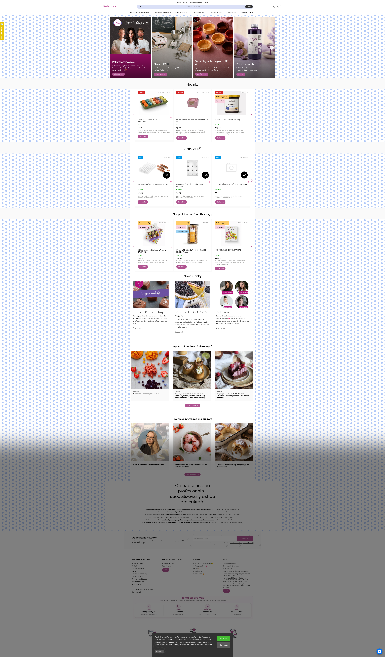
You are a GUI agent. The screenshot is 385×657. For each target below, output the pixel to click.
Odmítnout (223, 645)
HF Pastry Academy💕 (199, 566)
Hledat (249, 6)
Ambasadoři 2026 (168, 563)
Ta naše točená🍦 (198, 574)
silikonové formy (208, 520)
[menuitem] (140, 12)
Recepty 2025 (166, 566)
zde (210, 645)
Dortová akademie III (229, 563)
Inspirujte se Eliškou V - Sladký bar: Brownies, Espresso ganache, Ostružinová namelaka (236, 585)
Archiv (166, 570)
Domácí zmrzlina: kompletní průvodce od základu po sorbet (236, 574)
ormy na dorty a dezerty (193, 520)
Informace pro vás (196, 2)
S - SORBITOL (227, 568)
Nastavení (159, 651)
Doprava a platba (137, 576)
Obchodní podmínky (138, 587)
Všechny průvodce (192, 474)
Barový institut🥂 (198, 571)
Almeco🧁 (195, 568)
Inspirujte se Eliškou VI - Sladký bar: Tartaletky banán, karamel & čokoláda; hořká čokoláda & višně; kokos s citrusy (235, 579)
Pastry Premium (182, 2)
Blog (206, 2)
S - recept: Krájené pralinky (232, 566)
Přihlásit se (245, 538)
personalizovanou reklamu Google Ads (197, 642)
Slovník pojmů (136, 592)
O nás (134, 571)
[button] (379, 651)
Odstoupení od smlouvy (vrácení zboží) (144, 589)
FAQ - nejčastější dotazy (140, 579)
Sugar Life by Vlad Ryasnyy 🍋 (202, 563)
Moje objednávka (137, 563)
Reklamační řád (137, 584)
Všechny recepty (192, 405)
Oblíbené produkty (138, 568)
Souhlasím (223, 639)
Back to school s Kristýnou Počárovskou (236, 571)
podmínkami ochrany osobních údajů (241, 543)
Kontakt (134, 566)
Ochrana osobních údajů (140, 574)
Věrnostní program (138, 581)
